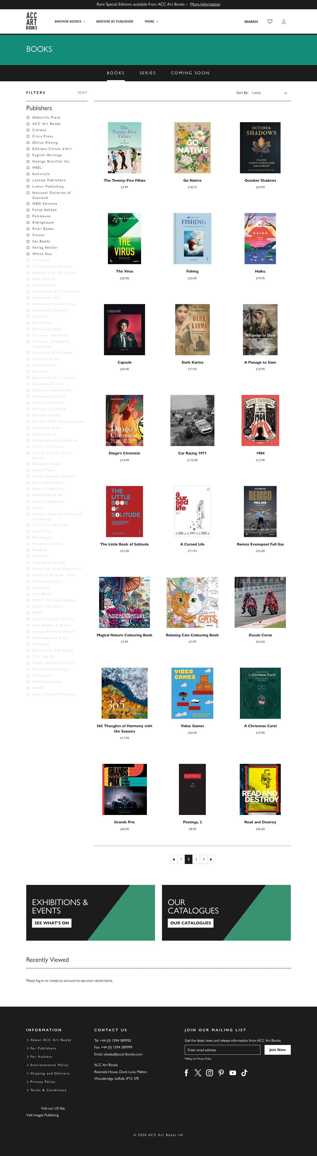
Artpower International (53, 304)
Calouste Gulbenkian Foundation (51, 344)
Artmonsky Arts (46, 298)
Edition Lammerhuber (51, 390)
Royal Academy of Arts (53, 619)
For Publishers (43, 1048)
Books (116, 73)
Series (148, 73)
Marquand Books (47, 544)
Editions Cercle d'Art (52, 149)
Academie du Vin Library (54, 273)
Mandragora (42, 537)
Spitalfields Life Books (53, 650)
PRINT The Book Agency (54, 600)
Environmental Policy (49, 1065)
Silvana (38, 235)
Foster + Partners (48, 447)
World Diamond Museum (54, 694)
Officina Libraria (47, 581)
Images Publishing (48, 501)
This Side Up (43, 657)
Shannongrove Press (50, 638)
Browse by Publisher (114, 21)
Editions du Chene (49, 396)
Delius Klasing (45, 142)
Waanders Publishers (51, 669)
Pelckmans (41, 216)
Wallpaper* (42, 675)
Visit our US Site (53, 1108)
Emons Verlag (44, 434)
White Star (42, 254)
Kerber (38, 508)
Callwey (39, 130)
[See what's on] (90, 913)
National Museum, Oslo (53, 575)
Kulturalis (41, 174)
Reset (82, 92)
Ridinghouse (43, 222)
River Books (43, 229)
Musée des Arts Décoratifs (56, 569)
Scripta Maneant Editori (54, 632)
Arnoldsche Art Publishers (56, 291)
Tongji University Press (53, 663)
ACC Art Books (46, 124)
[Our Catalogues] (226, 913)
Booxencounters (47, 329)
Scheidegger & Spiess (51, 625)
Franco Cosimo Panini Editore (52, 455)
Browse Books (68, 21)
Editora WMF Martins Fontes (58, 422)
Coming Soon (190, 73)
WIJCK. (38, 688)
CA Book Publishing (50, 335)
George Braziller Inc (51, 161)
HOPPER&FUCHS (47, 495)
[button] (270, 21)
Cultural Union (46, 359)
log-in (40, 980)
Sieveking (40, 644)
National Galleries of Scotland (51, 195)
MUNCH (39, 556)
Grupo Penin (43, 470)
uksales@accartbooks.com (123, 1054)
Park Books (42, 594)
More (149, 21)
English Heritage (47, 155)
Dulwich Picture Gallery (54, 378)
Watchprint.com (47, 682)
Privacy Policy (43, 1082)
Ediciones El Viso (48, 384)
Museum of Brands (49, 563)
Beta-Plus (40, 317)
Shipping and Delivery (50, 1073)
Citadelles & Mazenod (52, 353)
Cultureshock (44, 365)
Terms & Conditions (48, 1090)
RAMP (37, 613)
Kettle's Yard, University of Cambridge (57, 516)
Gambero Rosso (46, 464)
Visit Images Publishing (42, 1115)
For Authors (41, 1057)
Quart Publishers (47, 606)
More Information (205, 4)
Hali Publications (47, 483)
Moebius (39, 550)
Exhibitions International (55, 440)
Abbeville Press (46, 117)
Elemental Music (47, 428)
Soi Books (41, 241)
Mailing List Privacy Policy (198, 1058)
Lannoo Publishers (49, 180)
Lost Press (41, 531)
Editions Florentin (48, 403)
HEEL (37, 168)
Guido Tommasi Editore (53, 476)
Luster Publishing (48, 186)
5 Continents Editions (52, 266)
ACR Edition (43, 279)
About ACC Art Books (50, 1040)
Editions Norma (46, 415)
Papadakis (41, 588)
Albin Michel (43, 285)
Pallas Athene (44, 210)
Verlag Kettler (45, 248)
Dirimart (40, 371)
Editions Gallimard (49, 409)
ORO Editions (44, 204)
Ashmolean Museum (50, 310)
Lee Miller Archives (50, 525)
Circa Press (42, 136)
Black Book (42, 323)
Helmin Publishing (48, 489)
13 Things (41, 260)
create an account (62, 980)
